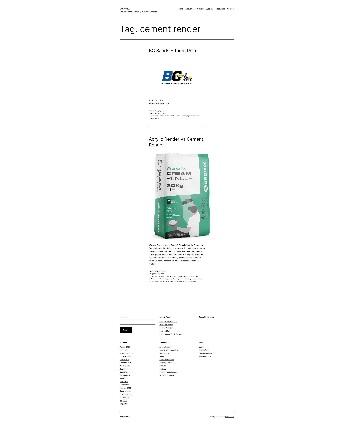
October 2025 (125, 356)
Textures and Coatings (168, 372)
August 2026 (125, 347)
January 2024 (125, 366)
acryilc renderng (172, 276)
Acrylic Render (165, 347)
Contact (230, 9)
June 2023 (124, 372)
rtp (186, 281)
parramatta (180, 281)
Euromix (125, 8)
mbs (167, 281)
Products (199, 9)
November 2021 (126, 394)
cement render (170, 116)
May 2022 (124, 382)
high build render (193, 116)
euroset (162, 281)
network (172, 281)
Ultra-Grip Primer (166, 325)
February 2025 (125, 363)
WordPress (229, 417)
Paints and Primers (166, 360)
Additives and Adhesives (168, 350)
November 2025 (126, 353)
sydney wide (192, 281)
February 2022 (125, 388)
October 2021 (125, 397)
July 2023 (123, 369)
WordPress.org (205, 356)
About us (189, 9)
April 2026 (124, 350)
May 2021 (123, 404)
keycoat (152, 118)
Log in (201, 347)
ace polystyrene (160, 276)
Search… (123, 317)
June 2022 (124, 378)
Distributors (164, 113)
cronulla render (181, 116)
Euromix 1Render (166, 328)
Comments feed (205, 353)
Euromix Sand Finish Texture (170, 334)
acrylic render (159, 116)
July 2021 (123, 400)
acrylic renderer (197, 279)
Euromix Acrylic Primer (168, 321)
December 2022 (126, 375)
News (162, 274)
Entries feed (204, 350)
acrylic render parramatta (166, 279)
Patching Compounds (167, 363)
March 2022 (124, 385)
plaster (157, 118)
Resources (220, 9)
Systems (209, 9)
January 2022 (125, 391)
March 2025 (124, 360)
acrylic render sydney (183, 279)
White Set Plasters (166, 375)
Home (180, 9)
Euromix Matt (164, 331)
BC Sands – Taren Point (173, 50)
